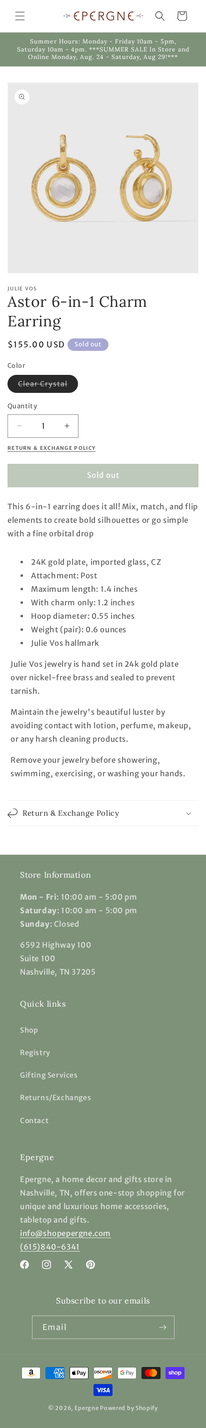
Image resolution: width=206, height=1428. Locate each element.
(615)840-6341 (50, 1247)
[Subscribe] (163, 1327)
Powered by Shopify (129, 1408)
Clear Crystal (48, 386)
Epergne (86, 1408)
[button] (20, 16)
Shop (29, 1030)
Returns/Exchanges (55, 1097)
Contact (34, 1120)
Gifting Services (49, 1075)
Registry (35, 1052)
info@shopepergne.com (65, 1233)
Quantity (22, 406)
